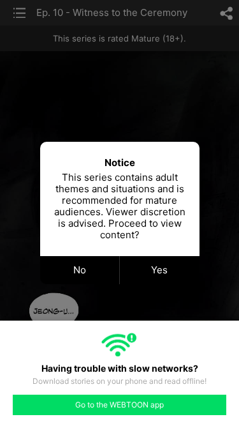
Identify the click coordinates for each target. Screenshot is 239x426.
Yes (159, 270)
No (79, 270)
